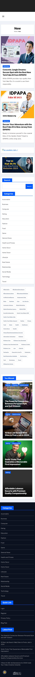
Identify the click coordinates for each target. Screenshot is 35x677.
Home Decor (6, 248)
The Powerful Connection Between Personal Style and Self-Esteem (17, 403)
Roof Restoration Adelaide (10, 356)
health (17, 325)
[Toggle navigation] (3, 16)
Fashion (4, 224)
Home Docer (6, 253)
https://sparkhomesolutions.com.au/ (13, 332)
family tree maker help (9, 317)
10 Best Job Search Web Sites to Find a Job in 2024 (17, 434)
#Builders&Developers (18, 289)
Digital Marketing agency (9, 309)
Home (15, 31)
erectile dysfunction (8, 313)
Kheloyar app (6, 340)
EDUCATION (22, 309)
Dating (4, 214)
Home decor (6, 328)
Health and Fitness (8, 243)
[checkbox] (4, 672)
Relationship (6, 267)
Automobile (6, 199)
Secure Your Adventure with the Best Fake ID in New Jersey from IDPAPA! (17, 127)
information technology (9, 336)
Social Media (6, 272)
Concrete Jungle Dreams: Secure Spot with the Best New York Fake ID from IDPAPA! (17, 72)
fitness (29, 321)
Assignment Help (21, 297)
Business (6, 66)
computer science (8, 305)
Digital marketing (20, 305)
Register (4, 613)
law (14, 348)
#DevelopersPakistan (22, 293)
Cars (18, 301)
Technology (6, 277)
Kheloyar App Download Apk (10, 344)
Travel (4, 281)
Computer (5, 209)
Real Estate (6, 262)
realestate (27, 352)
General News (7, 238)
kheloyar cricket (25, 344)
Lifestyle (5, 257)
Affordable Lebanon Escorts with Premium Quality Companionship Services (16, 492)
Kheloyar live (6, 348)
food (4, 325)
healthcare (25, 325)
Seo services (23, 356)
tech (4, 360)
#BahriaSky (6, 289)
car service (26, 301)
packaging (6, 352)
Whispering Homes (8, 364)
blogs (4, 301)
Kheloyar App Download (20, 340)
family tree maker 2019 (23, 313)
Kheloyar (21, 336)
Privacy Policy (5, 618)
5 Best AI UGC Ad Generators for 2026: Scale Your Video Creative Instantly (16, 664)
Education (5, 219)
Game (4, 233)
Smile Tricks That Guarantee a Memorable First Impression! (16, 461)
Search (7, 180)
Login (2, 608)
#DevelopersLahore (8, 293)
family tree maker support (10, 321)
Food (4, 228)
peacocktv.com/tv (17, 352)
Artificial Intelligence (8, 297)
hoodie (15, 328)
